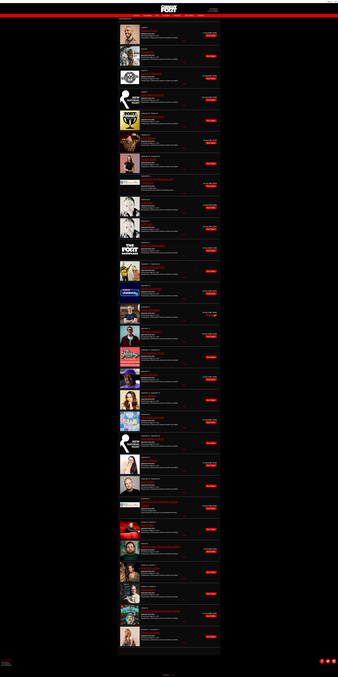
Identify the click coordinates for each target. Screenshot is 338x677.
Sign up (330, 1)
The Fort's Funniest (152, 116)
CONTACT (201, 16)
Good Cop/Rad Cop (153, 267)
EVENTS (136, 16)
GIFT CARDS (189, 16)
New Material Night (152, 95)
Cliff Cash (147, 202)
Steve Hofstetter (150, 310)
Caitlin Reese (149, 460)
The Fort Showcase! (153, 245)
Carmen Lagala (150, 568)
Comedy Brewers (151, 73)
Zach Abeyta (148, 138)
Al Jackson (147, 52)
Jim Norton (147, 482)
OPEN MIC (177, 16)
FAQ (157, 16)
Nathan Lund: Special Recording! (160, 546)
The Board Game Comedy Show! (160, 611)
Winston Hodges (151, 331)
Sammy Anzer (149, 30)
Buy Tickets (211, 35)
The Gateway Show (152, 353)
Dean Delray (148, 589)
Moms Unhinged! (151, 288)
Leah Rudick (148, 396)
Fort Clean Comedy (152, 417)
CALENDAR (147, 16)
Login (335, 1)
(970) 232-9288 (212, 6)
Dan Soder (147, 525)
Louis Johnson (149, 374)
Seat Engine (172, 675)
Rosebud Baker (150, 632)
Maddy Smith (149, 159)
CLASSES (166, 16)
